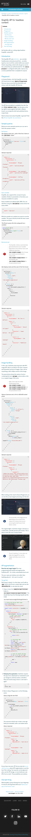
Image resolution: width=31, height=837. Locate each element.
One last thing (8, 46)
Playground (7, 31)
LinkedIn (18, 816)
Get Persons (8, 34)
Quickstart (7, 800)
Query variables (9, 36)
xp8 (26, 13)
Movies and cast (9, 38)
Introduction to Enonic (16, 9)
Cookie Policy (24, 834)
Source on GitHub (19, 791)
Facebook (12, 816)
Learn (9, 13)
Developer (4, 13)
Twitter (5, 816)
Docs (19, 800)
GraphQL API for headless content (10, 15)
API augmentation (9, 42)
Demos (25, 800)
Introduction (7, 29)
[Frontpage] (6, 4)
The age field (8, 44)
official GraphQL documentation (12, 117)
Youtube (25, 816)
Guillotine (16, 59)
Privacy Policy (17, 834)
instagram (15, 822)
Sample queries (8, 33)
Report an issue (9, 791)
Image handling (8, 40)
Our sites (23, 4)
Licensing (11, 834)
